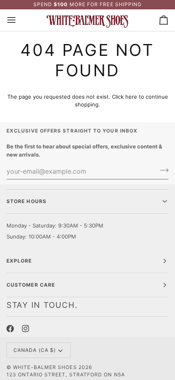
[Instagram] (25, 328)
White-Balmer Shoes (45, 367)
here (131, 96)
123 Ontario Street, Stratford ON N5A (66, 374)
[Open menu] (19, 20)
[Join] (161, 170)
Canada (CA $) (34, 350)
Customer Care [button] (31, 285)
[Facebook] (10, 328)
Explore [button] (19, 261)
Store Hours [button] (26, 201)
